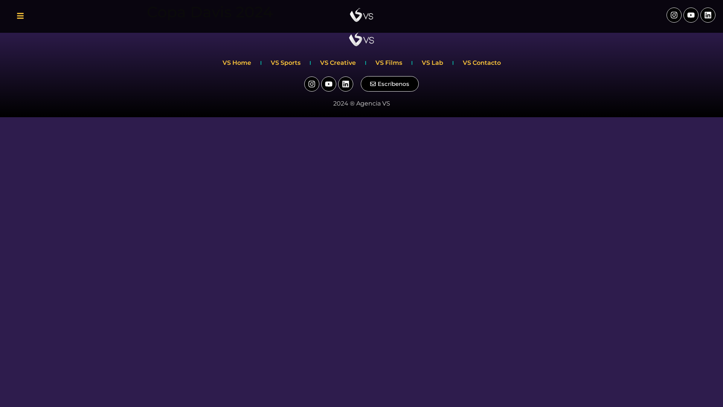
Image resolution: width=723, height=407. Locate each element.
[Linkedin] (707, 15)
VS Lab (432, 62)
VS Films (388, 62)
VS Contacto (482, 62)
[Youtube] (691, 15)
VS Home (237, 62)
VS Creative (338, 62)
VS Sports (285, 62)
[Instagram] (674, 15)
